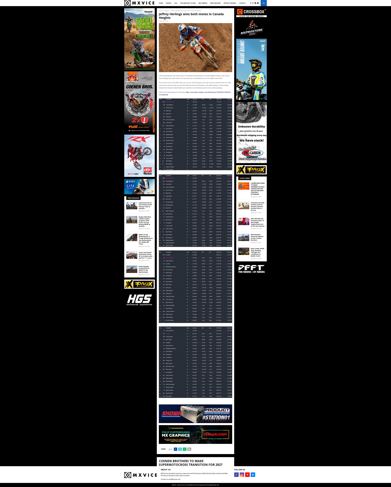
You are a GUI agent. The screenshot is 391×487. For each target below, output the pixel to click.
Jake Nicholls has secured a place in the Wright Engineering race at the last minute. (258, 222)
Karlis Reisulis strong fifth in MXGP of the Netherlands (144, 269)
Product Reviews (230, 3)
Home (161, 3)
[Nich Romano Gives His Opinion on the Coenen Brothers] (243, 237)
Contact (242, 3)
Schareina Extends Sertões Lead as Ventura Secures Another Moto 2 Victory (257, 206)
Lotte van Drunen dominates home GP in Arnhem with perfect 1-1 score (145, 255)
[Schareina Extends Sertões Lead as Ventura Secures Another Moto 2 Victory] (243, 205)
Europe (168, 3)
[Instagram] (253, 3)
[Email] (258, 3)
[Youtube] (256, 3)
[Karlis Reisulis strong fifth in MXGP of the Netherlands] (131, 269)
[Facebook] (251, 3)
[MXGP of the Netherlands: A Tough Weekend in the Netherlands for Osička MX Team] (131, 237)
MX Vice (216, 485)
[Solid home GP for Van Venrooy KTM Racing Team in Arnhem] (131, 205)
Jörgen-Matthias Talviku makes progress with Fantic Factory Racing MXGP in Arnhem (145, 221)
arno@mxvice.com (174, 479)
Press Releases (215, 3)
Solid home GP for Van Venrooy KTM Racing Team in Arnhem (145, 205)
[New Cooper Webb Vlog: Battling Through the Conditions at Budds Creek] (243, 251)
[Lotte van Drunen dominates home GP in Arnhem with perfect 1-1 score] (131, 255)
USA (175, 3)
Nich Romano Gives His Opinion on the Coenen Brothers (257, 237)
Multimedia (203, 3)
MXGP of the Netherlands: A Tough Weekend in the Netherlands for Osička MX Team (146, 239)
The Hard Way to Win (188, 3)
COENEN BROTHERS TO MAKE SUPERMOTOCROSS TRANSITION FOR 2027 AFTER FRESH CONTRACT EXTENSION (258, 188)
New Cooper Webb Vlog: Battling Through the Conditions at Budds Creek (257, 252)
